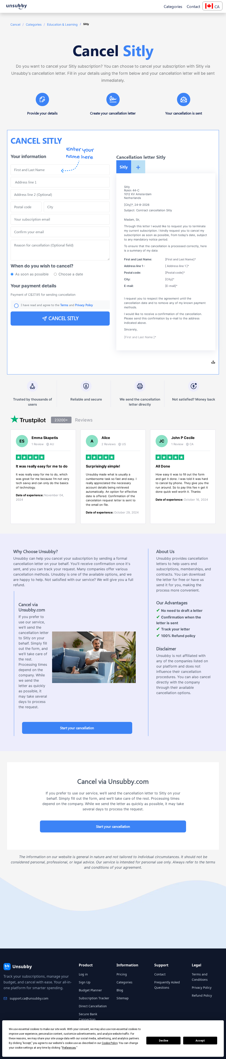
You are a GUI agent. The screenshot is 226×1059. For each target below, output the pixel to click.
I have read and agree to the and (57, 305)
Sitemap (123, 998)
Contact (160, 974)
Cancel (15, 24)
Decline (163, 1040)
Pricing (122, 974)
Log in (83, 974)
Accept (200, 1040)
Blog (120, 990)
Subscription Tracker (94, 998)
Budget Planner (90, 990)
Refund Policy (202, 995)
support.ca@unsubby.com (29, 998)
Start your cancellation (77, 727)
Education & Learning (62, 24)
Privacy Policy (201, 987)
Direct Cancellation (93, 1006)
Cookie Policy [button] (109, 1043)
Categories (33, 24)
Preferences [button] (69, 1047)
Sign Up (84, 982)
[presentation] (60, 232)
